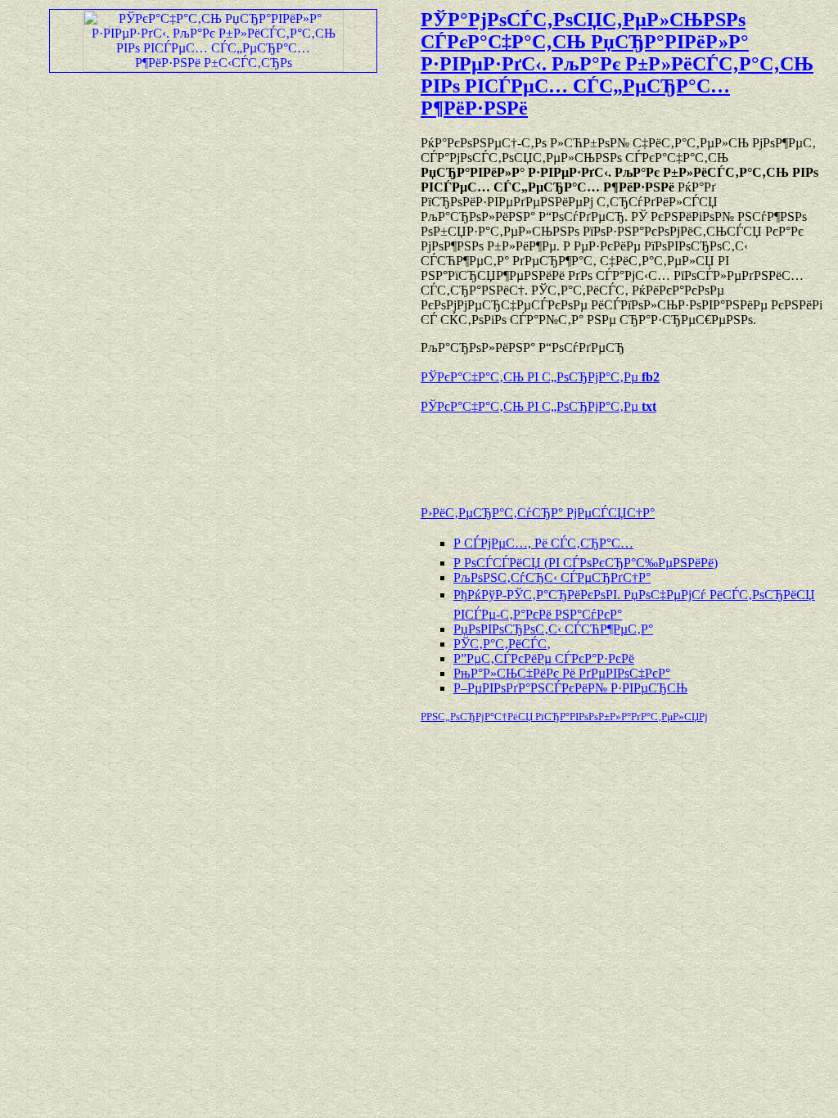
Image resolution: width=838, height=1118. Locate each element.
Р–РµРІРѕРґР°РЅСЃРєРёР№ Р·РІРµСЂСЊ (570, 688)
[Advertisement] (612, 451)
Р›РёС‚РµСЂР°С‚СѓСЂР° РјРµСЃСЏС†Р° (538, 513)
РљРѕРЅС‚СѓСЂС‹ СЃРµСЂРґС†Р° (552, 577)
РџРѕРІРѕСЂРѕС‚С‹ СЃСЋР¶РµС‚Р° (553, 629)
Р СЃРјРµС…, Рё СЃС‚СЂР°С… (543, 543)
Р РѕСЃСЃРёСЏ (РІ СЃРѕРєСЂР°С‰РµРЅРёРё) (585, 563)
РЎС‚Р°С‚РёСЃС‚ (502, 644)
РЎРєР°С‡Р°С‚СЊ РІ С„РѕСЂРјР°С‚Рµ (540, 377)
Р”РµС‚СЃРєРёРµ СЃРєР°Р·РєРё (543, 658)
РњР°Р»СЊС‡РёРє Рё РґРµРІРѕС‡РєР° (561, 673)
